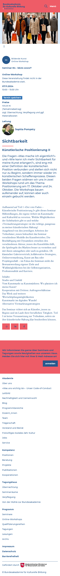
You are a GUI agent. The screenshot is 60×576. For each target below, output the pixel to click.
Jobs (4, 437)
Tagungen (7, 529)
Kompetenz (8, 450)
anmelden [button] (50, 363)
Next (56, 47)
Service (6, 442)
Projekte (6, 465)
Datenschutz (9, 551)
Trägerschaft (8, 423)
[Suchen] (45, 6)
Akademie (7, 378)
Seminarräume (10, 492)
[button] (6, 326)
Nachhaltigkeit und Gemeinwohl (19, 398)
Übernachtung (10, 487)
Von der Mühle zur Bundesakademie (21, 502)
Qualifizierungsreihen (13, 524)
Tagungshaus (9, 482)
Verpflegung (8, 497)
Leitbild (6, 393)
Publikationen (9, 470)
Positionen (8, 455)
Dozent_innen (9, 413)
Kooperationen (10, 475)
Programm (8, 509)
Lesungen (7, 534)
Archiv (5, 539)
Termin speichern (12, 97)
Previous (49, 47)
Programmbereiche (12, 408)
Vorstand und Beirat (12, 428)
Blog (4, 403)
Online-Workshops (12, 519)
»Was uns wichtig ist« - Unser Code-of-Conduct (26, 388)
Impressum (8, 546)
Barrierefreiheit (10, 556)
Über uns (7, 383)
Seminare (7, 514)
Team (5, 418)
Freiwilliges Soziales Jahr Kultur (18, 433)
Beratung (7, 460)
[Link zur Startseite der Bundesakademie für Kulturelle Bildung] (13, 6)
